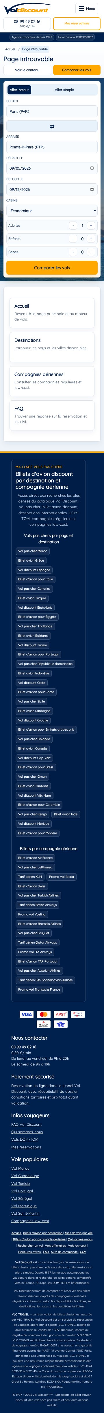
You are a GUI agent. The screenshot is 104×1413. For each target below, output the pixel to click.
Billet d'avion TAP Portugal (37, 961)
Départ (12, 101)
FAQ (46, 1252)
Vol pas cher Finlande (34, 739)
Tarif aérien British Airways (37, 905)
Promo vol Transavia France (39, 989)
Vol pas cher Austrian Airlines (39, 970)
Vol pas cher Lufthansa (35, 867)
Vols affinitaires (56, 1245)
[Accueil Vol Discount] (27, 8)
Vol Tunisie (20, 1183)
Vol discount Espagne (34, 570)
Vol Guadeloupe (25, 1175)
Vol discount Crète (31, 683)
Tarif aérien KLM (30, 877)
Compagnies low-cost (30, 1220)
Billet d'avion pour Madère (37, 833)
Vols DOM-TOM (24, 1139)
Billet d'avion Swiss (31, 886)
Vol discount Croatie (33, 720)
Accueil (10, 49)
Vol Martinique (24, 1206)
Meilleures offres (30, 1252)
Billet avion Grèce (31, 560)
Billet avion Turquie (32, 598)
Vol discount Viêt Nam (34, 795)
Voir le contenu (27, 70)
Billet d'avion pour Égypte (37, 617)
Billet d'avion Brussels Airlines (39, 924)
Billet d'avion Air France (35, 858)
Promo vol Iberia (61, 877)
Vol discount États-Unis (35, 607)
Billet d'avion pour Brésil (35, 767)
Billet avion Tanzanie (33, 786)
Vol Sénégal (21, 1198)
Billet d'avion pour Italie (35, 579)
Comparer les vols (76, 70)
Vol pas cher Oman (32, 777)
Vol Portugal (22, 1191)
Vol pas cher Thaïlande (35, 626)
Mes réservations (76, 23)
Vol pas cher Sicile (31, 701)
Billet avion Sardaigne (34, 711)
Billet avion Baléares (33, 636)
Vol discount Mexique (33, 824)
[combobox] (52, 111)
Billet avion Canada (32, 748)
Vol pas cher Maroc (32, 551)
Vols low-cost (77, 1245)
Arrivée (12, 137)
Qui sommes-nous (27, 1131)
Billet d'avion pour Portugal (38, 654)
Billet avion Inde (65, 814)
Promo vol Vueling (31, 914)
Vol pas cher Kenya (32, 814)
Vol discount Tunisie (32, 645)
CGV (83, 1252)
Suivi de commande (65, 1252)
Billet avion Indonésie (33, 673)
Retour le (14, 179)
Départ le (14, 158)
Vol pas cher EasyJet (33, 933)
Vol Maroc (20, 1168)
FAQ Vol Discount (26, 1124)
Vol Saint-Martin (25, 1213)
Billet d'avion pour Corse (36, 692)
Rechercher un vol (31, 1245)
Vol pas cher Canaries (34, 589)
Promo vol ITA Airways (35, 952)
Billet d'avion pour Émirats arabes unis (46, 729)
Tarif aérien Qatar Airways (37, 942)
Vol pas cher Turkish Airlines (38, 895)
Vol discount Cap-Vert (34, 758)
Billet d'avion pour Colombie (39, 805)
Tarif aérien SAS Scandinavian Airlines (45, 980)
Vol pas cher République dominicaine (45, 664)
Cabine (11, 200)
